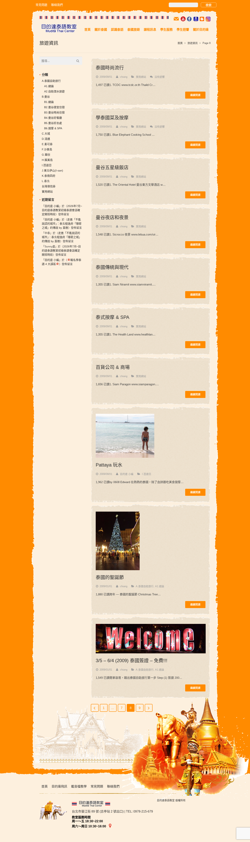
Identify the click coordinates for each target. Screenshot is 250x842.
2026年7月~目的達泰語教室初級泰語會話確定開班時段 (62, 210)
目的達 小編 (126, 474)
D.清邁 (46, 138)
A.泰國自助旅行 (145, 586)
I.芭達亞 (146, 474)
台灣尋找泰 (48, 186)
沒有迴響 (159, 76)
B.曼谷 (46, 96)
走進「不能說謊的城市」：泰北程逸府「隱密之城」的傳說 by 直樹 (61, 223)
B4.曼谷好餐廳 (53, 117)
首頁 (180, 43)
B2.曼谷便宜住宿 (54, 107)
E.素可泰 (47, 144)
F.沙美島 (47, 149)
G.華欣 (46, 154)
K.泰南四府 (48, 175)
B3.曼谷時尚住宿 (54, 112)
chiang (123, 76)
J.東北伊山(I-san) (52, 170)
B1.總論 (49, 101)
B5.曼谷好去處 (53, 123)
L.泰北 (46, 181)
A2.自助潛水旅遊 (54, 91)
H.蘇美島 (47, 159)
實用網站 (141, 76)
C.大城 (46, 133)
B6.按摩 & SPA (53, 128)
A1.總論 (159, 586)
